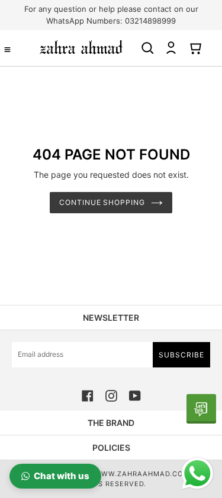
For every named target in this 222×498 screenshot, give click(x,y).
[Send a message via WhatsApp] (197, 473)
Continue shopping (102, 202)
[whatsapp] (201, 409)
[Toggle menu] (7, 49)
